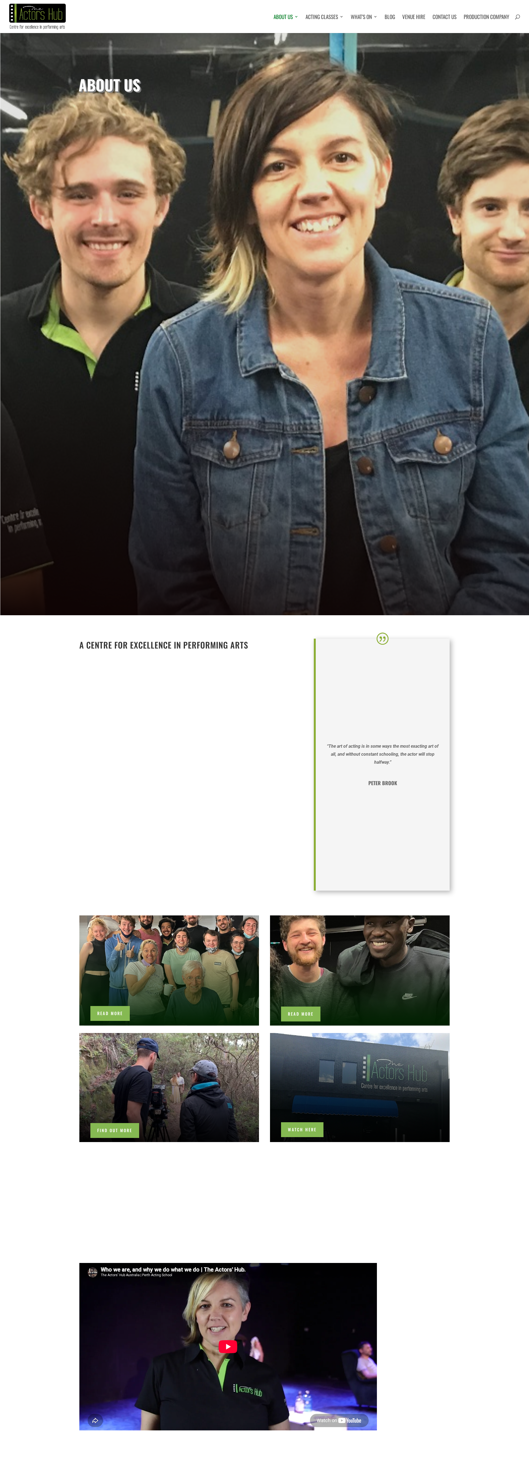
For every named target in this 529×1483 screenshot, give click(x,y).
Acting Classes (322, 17)
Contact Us (445, 17)
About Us (283, 17)
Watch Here (302, 1129)
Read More (110, 1013)
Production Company (486, 17)
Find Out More (114, 1130)
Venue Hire (413, 17)
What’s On (361, 17)
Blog (390, 17)
